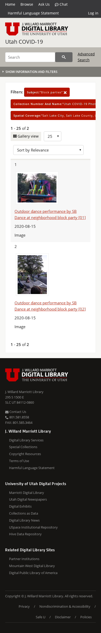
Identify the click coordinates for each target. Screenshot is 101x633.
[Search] (64, 57)
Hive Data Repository (25, 534)
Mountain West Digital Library (32, 565)
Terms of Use (19, 460)
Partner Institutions (24, 558)
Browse (26, 4)
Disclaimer (63, 617)
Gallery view (28, 136)
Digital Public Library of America (33, 572)
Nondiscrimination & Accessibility (64, 606)
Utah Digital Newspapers (28, 499)
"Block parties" (45, 92)
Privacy (24, 606)
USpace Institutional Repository (33, 527)
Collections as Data (23, 513)
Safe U (40, 617)
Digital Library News (24, 520)
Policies (86, 617)
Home (10, 4)
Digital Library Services (26, 440)
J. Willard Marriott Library (24, 391)
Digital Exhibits (20, 506)
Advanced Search (86, 56)
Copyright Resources (25, 453)
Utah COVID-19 (24, 41)
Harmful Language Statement (33, 13)
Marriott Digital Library (26, 492)
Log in (93, 13)
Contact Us (17, 411)
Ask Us (44, 4)
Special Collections (23, 446)
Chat (63, 4)
